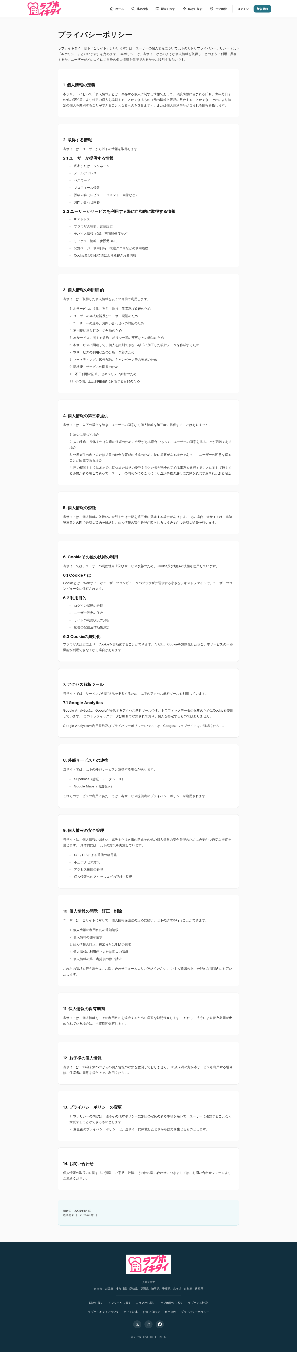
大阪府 (109, 1288)
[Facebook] (160, 1324)
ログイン (243, 8)
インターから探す (119, 1302)
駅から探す (96, 1302)
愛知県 (133, 1288)
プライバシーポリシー (195, 1311)
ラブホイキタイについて (103, 1311)
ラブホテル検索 (198, 1302)
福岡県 (144, 1288)
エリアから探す (146, 1302)
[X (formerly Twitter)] (137, 1324)
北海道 (177, 1288)
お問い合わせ (151, 1311)
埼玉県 (155, 1288)
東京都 (98, 1288)
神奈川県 (121, 1288)
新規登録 (262, 8)
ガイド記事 (131, 1311)
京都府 (188, 1288)
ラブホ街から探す (171, 1302)
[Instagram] (148, 1324)
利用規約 (170, 1311)
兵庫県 (199, 1288)
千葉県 (166, 1288)
